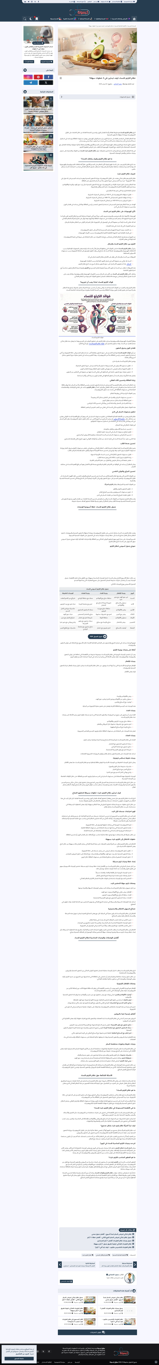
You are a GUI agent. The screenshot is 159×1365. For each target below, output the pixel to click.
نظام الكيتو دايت (86, 1255)
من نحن (95, 1)
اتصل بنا (71, 1)
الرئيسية (77, 1362)
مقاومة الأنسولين (119, 419)
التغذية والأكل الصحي (102, 1255)
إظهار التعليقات (95, 1332)
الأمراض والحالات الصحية (119, 19)
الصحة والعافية (100, 19)
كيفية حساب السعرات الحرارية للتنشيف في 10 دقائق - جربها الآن (38, 167)
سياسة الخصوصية (128, 1)
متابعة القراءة (29, 61)
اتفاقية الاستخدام (116, 1)
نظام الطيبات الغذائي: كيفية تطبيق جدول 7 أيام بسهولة (112, 1244)
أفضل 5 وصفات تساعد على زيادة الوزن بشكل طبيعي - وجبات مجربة (38, 110)
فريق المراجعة (80, 1)
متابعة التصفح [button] (19, 1358)
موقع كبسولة (114, 1362)
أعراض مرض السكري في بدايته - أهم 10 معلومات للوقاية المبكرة (38, 129)
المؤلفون (89, 1)
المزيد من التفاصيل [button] (22, 1354)
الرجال (129, 264)
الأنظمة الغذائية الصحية (120, 26)
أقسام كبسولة (54, 19)
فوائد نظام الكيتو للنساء (96, 343)
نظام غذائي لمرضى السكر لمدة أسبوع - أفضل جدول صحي (111, 1234)
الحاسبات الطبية (68, 19)
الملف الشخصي (65, 1281)
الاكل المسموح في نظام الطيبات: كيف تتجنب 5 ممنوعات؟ (72, 1320)
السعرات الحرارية (45, 61)
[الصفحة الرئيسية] (134, 19)
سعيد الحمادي (118, 84)
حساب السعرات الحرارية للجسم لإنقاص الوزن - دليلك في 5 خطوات (38, 48)
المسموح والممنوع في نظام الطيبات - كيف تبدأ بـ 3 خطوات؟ (38, 148)
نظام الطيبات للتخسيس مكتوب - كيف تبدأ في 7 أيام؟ (113, 1247)
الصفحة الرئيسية (132, 26)
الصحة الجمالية (84, 19)
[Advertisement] (97, 117)
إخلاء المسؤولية (104, 1)
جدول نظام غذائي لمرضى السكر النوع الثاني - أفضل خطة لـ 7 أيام (109, 1237)
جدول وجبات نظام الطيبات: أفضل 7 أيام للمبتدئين (114, 1241)
